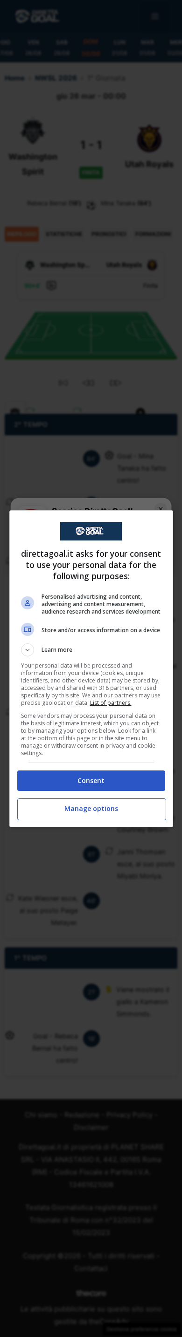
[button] (91, 649)
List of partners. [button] (111, 703)
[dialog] (91, 668)
